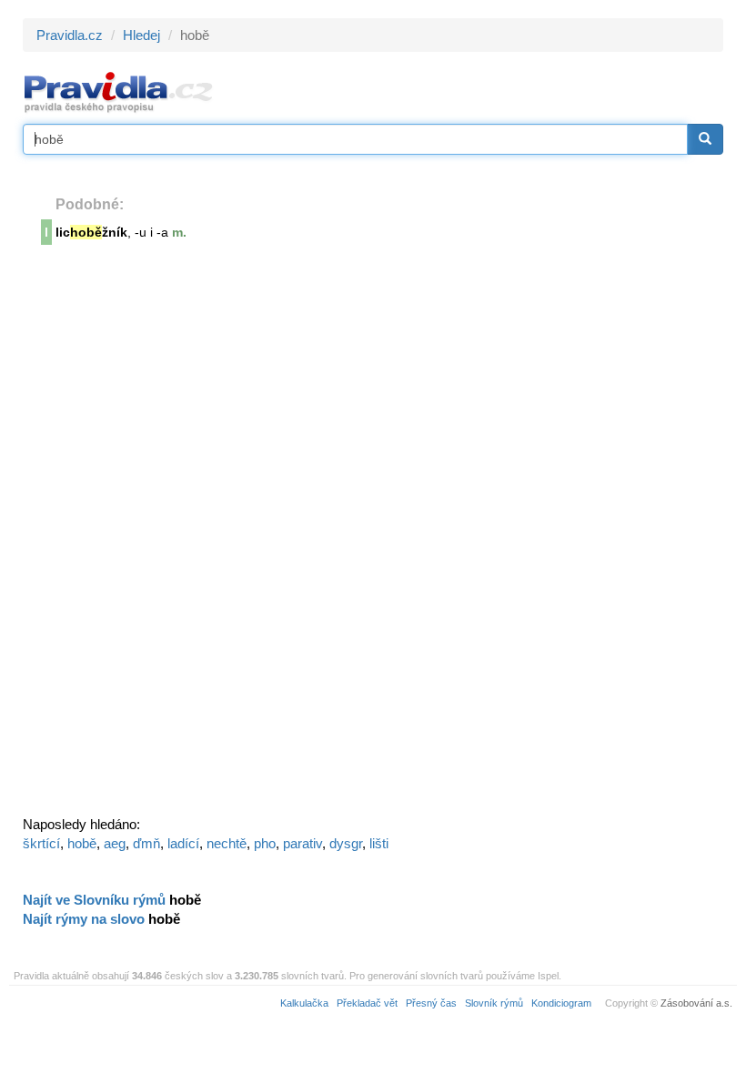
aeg (115, 843)
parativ (302, 843)
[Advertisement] (159, 536)
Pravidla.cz (69, 35)
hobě (81, 843)
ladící (183, 843)
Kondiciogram (561, 1003)
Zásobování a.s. (696, 1003)
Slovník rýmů (494, 1003)
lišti (378, 843)
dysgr (345, 843)
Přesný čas (431, 1003)
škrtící (41, 843)
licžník (91, 232)
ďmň (146, 843)
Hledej (141, 35)
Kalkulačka (304, 1003)
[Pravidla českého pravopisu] (119, 91)
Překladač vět (367, 1003)
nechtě (227, 843)
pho (265, 843)
